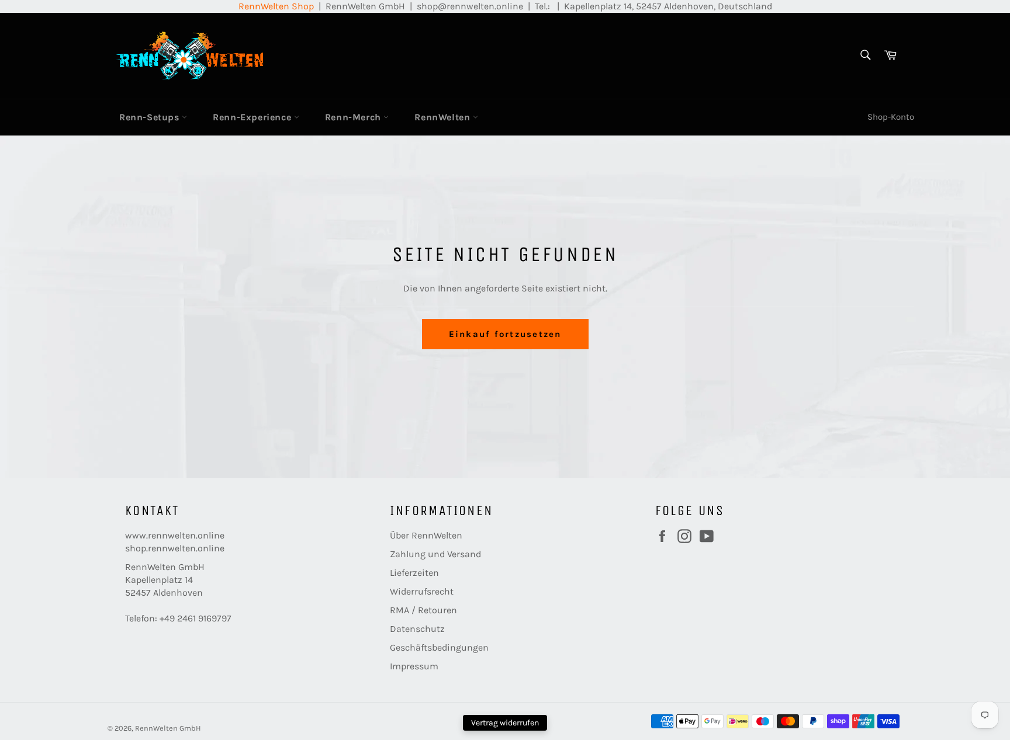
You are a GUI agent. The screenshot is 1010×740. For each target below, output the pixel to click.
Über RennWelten (426, 535)
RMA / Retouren (423, 610)
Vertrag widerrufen (505, 723)
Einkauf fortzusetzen (505, 334)
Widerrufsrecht (422, 591)
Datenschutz (417, 628)
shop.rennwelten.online (174, 548)
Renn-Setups (150, 117)
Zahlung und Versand (435, 554)
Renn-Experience (253, 117)
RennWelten (443, 117)
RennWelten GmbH (168, 728)
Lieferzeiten (414, 572)
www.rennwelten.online (174, 535)
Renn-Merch (354, 117)
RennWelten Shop (276, 6)
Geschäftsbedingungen (439, 647)
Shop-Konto (890, 117)
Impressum (414, 666)
